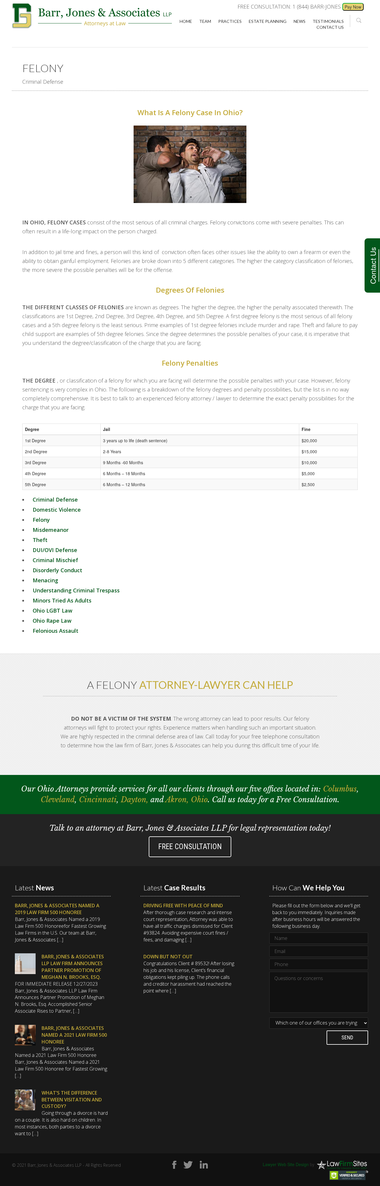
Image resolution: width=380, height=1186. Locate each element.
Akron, (178, 799)
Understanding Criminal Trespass (76, 590)
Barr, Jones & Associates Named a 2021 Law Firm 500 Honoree (74, 1035)
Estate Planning (267, 21)
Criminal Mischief (55, 560)
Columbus (340, 789)
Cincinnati (98, 799)
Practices (230, 21)
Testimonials (328, 21)
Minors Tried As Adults (62, 600)
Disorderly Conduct (57, 570)
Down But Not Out (168, 956)
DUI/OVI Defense (55, 550)
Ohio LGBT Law (52, 610)
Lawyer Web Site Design (286, 1164)
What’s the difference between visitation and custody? (72, 1100)
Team (205, 21)
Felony (41, 519)
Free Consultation (190, 846)
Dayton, (136, 799)
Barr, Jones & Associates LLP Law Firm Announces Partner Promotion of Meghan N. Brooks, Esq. (73, 966)
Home (186, 21)
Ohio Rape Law (52, 620)
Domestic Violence (57, 509)
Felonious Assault (55, 630)
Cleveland (58, 799)
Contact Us (372, 265)
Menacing (45, 580)
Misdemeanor (51, 529)
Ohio (199, 799)
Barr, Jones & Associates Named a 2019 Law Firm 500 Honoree (57, 909)
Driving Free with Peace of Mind (183, 905)
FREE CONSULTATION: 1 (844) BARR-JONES (289, 6)
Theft (40, 539)
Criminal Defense (55, 499)
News (299, 21)
